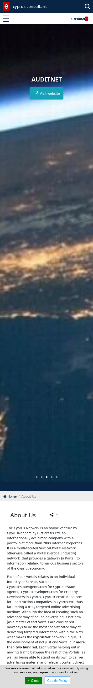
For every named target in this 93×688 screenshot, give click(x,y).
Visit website (49, 93)
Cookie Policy (57, 680)
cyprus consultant (30, 6)
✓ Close (33, 680)
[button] (36, 477)
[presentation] (8, 256)
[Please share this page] (53, 515)
